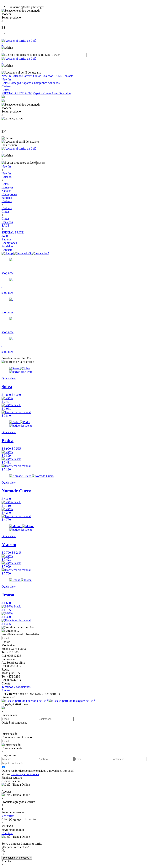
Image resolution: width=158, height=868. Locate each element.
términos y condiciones (25, 774)
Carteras (27, 76)
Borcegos (15, 83)
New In (6, 76)
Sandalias (54, 83)
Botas (5, 83)
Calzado (17, 76)
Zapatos (26, 83)
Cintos (37, 76)
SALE (58, 76)
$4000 (28, 93)
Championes (39, 83)
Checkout (7, 833)
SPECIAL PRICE (13, 93)
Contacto (67, 76)
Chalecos (47, 76)
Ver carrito (8, 815)
